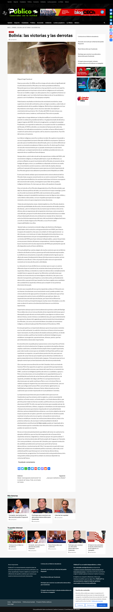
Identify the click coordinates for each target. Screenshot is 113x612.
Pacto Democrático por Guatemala (87, 49)
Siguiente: (56, 477)
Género (67, 2)
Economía (36, 2)
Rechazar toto (90, 605)
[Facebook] (111, 10)
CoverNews (67, 609)
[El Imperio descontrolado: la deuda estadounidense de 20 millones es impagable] (96, 537)
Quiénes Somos (16, 602)
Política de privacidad (97, 601)
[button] (104, 22)
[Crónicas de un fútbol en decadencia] (17, 537)
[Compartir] (111, 40)
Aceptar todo (102, 605)
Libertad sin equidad (61, 515)
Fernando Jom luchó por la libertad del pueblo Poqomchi (91, 42)
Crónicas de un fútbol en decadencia (88, 36)
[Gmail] (111, 26)
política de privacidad (85, 601)
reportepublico (13, 39)
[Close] (108, 589)
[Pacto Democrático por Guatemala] (56, 537)
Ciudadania (23, 2)
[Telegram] (111, 30)
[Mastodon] (111, 33)
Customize (80, 605)
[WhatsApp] (111, 16)
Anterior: (29, 479)
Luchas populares (51, 2)
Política (30, 2)
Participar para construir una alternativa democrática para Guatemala (41, 517)
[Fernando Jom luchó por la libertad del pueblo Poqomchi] (18, 506)
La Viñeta (60, 2)
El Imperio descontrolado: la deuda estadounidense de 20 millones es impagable (90, 62)
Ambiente (43, 2)
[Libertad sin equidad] (64, 506)
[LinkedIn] (111, 20)
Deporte (16, 2)
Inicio (9, 602)
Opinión (10, 2)
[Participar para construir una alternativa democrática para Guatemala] (41, 506)
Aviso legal (11, 604)
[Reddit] (111, 36)
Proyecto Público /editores (44, 602)
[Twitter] (111, 13)
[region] (91, 598)
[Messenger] (111, 23)
